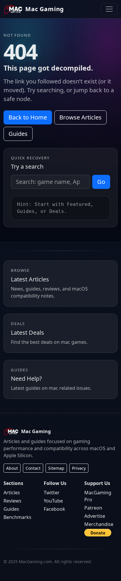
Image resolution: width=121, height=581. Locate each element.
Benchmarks (17, 517)
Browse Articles (80, 117)
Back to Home (28, 117)
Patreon (93, 508)
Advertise (94, 516)
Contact (33, 468)
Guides (18, 134)
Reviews (12, 501)
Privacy (79, 468)
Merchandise (98, 524)
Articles (12, 492)
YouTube (53, 501)
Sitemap (56, 468)
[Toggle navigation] (109, 9)
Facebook (54, 509)
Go (101, 182)
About (12, 468)
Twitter (52, 492)
